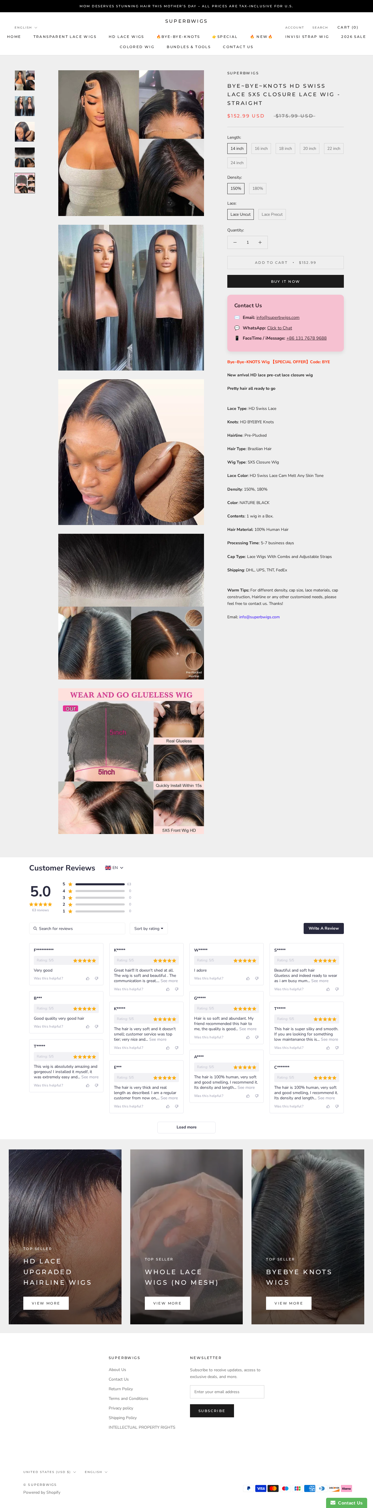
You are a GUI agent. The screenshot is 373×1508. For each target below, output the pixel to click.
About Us (117, 1369)
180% (257, 188)
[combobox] (149, 928)
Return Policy (121, 1389)
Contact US (238, 47)
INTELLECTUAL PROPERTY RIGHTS (142, 1427)
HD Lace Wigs (126, 36)
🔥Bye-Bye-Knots (178, 36)
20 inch (309, 148)
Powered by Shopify (41, 1492)
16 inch (261, 148)
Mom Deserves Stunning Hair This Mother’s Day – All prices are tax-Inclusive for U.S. (187, 6)
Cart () (347, 27)
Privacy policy (121, 1408)
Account (294, 27)
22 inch (333, 148)
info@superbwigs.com (278, 317)
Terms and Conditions (128, 1398)
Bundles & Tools (189, 47)
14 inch (237, 148)
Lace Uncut (241, 214)
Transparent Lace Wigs (65, 36)
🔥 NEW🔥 (261, 36)
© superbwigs (40, 1485)
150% (236, 188)
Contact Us (119, 1379)
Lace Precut (272, 214)
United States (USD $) (47, 1472)
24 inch (237, 163)
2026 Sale (353, 36)
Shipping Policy (123, 1418)
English (23, 27)
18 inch (285, 148)
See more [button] (168, 981)
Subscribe (212, 1411)
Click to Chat (279, 328)
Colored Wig (137, 47)
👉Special (224, 36)
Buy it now (285, 281)
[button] (93, 884)
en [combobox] (115, 867)
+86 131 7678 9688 (306, 338)
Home (14, 36)
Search (320, 27)
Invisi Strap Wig (307, 36)
